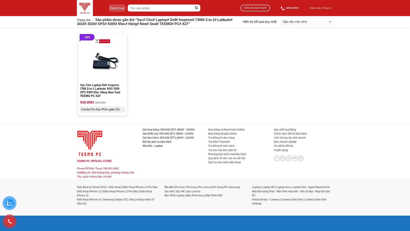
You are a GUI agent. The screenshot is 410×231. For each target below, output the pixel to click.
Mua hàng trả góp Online (222, 133)
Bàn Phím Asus (195, 195)
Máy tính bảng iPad (263, 191)
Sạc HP (180, 191)
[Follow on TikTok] (289, 158)
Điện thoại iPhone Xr (89, 199)
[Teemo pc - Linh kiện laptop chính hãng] (85, 8)
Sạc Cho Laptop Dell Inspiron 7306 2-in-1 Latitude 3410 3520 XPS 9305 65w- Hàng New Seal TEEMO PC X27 (100, 90)
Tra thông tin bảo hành (221, 145)
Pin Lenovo (204, 187)
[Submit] (196, 8)
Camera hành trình (292, 199)
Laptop (256, 187)
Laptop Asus (283, 187)
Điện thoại (115, 187)
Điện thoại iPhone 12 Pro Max (120, 191)
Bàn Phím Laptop (174, 195)
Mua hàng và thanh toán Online (226, 129)
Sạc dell (169, 191)
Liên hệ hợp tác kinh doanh (290, 137)
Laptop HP (268, 187)
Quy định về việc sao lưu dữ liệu (227, 158)
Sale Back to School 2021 (92, 187)
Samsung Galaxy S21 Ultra (118, 199)
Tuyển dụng (281, 150)
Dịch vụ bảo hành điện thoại (224, 162)
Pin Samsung (232, 187)
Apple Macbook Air (319, 187)
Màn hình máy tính (287, 191)
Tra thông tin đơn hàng (221, 137)
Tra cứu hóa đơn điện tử (222, 150)
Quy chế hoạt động (285, 129)
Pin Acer (180, 187)
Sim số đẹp (306, 191)
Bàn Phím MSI (214, 195)
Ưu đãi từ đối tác (283, 145)
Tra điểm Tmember (219, 141)
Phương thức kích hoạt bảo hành (227, 154)
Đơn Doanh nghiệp (285, 141)
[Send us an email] (300, 158)
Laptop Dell (299, 187)
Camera (274, 199)
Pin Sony (217, 187)
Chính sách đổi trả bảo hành (290, 133)
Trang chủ (84, 20)
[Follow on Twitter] (295, 158)
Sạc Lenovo (193, 191)
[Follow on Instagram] (283, 158)
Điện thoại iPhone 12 (89, 191)
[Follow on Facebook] (277, 158)
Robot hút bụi (260, 199)
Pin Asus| (192, 187)
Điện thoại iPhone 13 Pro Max (140, 187)
